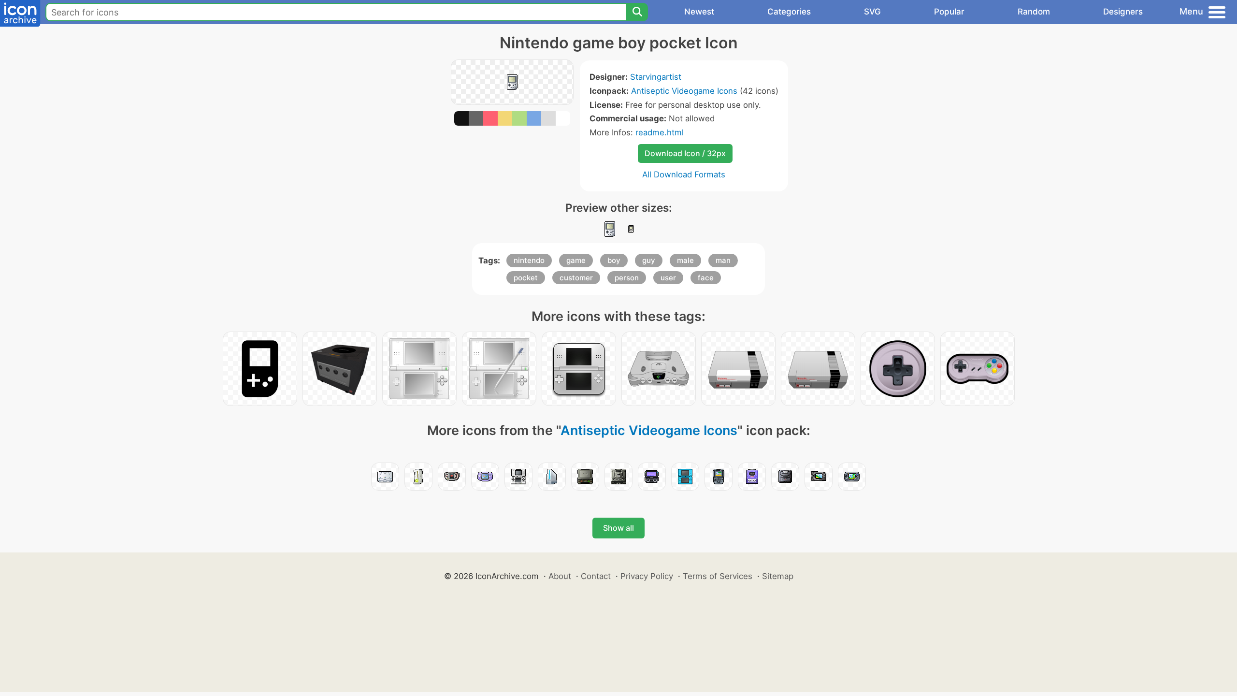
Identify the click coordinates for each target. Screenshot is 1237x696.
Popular (949, 11)
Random (1034, 11)
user (668, 277)
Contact (596, 576)
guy (648, 260)
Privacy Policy (646, 576)
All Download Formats (683, 174)
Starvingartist (655, 77)
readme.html (659, 132)
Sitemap (777, 576)
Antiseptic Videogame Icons (684, 91)
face (706, 277)
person (627, 277)
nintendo (529, 260)
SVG (872, 11)
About (559, 576)
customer (576, 277)
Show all (618, 528)
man (723, 260)
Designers (1123, 11)
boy (613, 260)
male (685, 260)
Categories (789, 11)
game (576, 260)
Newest (699, 11)
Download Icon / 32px (685, 153)
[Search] (637, 12)
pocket (526, 277)
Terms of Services (717, 576)
